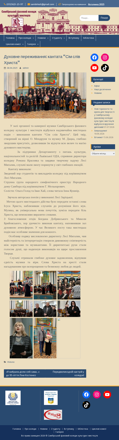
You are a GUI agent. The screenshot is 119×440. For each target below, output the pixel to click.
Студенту (57, 37)
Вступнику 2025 (96, 4)
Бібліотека (88, 37)
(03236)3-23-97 (15, 4)
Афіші (97, 85)
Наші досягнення (102, 89)
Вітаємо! (98, 137)
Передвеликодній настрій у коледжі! (68, 373)
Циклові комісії (13, 44)
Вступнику (73, 37)
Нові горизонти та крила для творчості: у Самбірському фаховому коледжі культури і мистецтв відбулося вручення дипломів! (104, 117)
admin (26, 68)
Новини (42, 37)
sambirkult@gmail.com (42, 4)
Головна (10, 37)
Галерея (31, 44)
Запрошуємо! (100, 130)
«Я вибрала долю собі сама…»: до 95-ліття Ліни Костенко (23, 373)
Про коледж (24, 37)
